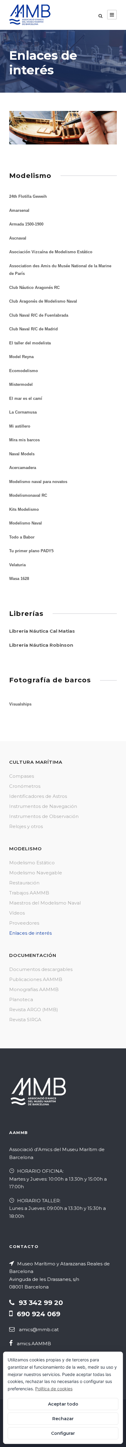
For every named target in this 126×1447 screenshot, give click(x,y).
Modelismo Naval (25, 523)
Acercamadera (22, 467)
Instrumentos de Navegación (43, 806)
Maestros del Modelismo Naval (45, 903)
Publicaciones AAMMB (35, 979)
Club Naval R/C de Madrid (33, 329)
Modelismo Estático (32, 863)
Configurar (63, 1433)
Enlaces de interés (30, 933)
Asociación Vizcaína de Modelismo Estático (50, 252)
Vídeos (17, 913)
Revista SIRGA (25, 1019)
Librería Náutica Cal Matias (42, 631)
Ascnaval (17, 238)
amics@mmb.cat (39, 1329)
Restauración (24, 883)
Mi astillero (19, 426)
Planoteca (21, 999)
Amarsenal (19, 210)
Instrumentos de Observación (44, 816)
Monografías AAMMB (34, 989)
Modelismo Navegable (35, 873)
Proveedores (24, 923)
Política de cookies (53, 1388)
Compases (21, 776)
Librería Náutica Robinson (41, 645)
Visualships (20, 704)
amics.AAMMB (34, 1343)
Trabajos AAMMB (29, 893)
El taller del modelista (30, 343)
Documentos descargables (40, 969)
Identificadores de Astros (38, 796)
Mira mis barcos (24, 440)
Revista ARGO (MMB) (33, 1009)
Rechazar (63, 1418)
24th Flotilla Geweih (28, 196)
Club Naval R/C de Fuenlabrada (38, 315)
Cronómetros (24, 786)
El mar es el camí (25, 398)
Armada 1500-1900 (26, 224)
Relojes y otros (26, 826)
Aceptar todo (63, 1404)
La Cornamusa (23, 412)
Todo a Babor (22, 537)
